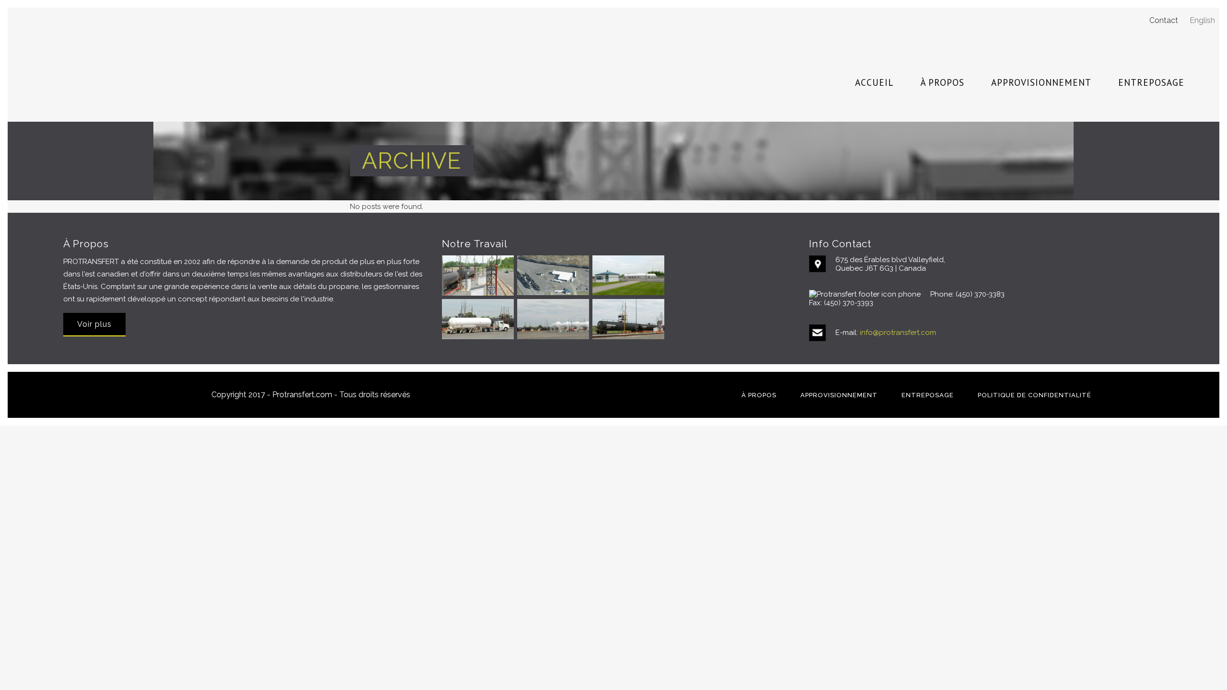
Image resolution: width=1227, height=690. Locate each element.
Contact (1163, 20)
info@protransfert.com (898, 332)
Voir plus (94, 324)
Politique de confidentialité (1034, 395)
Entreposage (928, 395)
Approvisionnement (839, 395)
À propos (758, 395)
